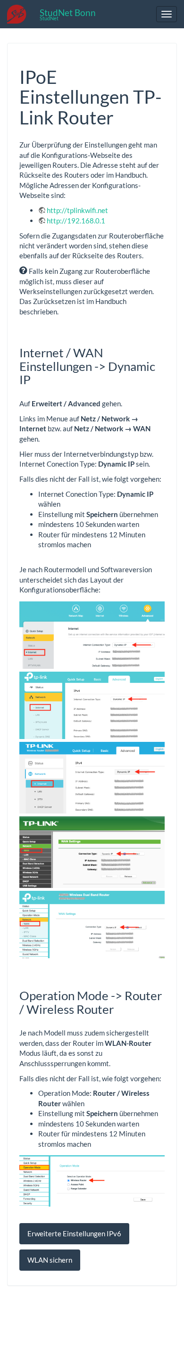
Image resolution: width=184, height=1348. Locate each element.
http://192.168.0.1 (76, 220)
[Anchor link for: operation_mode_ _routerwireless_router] (120, 1009)
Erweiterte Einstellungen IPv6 (74, 1233)
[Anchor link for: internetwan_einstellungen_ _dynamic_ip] (37, 379)
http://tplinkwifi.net (77, 210)
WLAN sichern (49, 1260)
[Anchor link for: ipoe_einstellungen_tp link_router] (123, 116)
